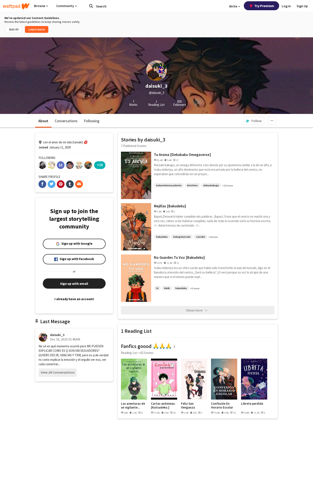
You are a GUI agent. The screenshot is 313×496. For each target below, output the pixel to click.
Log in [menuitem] (286, 6)
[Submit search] (91, 6)
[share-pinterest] (61, 184)
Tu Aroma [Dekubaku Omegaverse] (182, 154)
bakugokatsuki (181, 236)
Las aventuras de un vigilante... (133, 405)
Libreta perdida (252, 404)
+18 (100, 164)
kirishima (192, 185)
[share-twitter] (51, 184)
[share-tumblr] (70, 184)
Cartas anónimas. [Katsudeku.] (163, 405)
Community (65, 6)
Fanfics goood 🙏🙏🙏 (146, 346)
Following (91, 120)
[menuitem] (253, 120)
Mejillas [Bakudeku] (170, 206)
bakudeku (162, 236)
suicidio (200, 236)
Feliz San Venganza (188, 405)
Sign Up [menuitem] (302, 6)
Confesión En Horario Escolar (222, 405)
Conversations (66, 120)
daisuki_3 (57, 335)
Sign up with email (74, 283)
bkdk (167, 288)
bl (157, 288)
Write (233, 6)
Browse (40, 6)
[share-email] (79, 184)
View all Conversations (58, 372)
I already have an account (74, 299)
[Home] (16, 6)
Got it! (14, 29)
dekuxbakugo (211, 185)
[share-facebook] (42, 184)
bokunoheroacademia (168, 185)
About (43, 120)
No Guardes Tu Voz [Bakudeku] (179, 257)
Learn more (37, 29)
